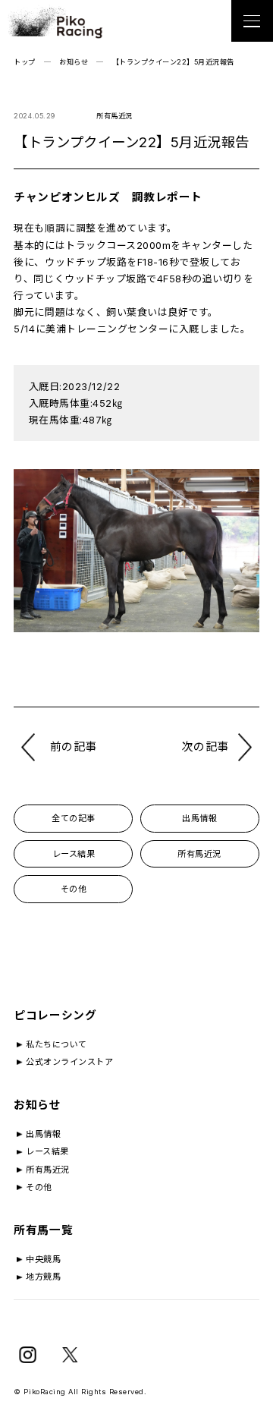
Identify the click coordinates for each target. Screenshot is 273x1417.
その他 (74, 888)
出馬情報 (199, 818)
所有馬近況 (199, 854)
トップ (25, 62)
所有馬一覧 (43, 1230)
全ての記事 (74, 818)
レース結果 (74, 854)
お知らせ (73, 62)
